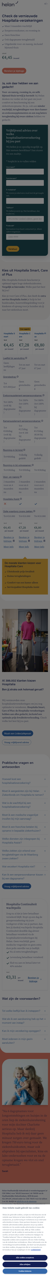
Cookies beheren (25, 1271)
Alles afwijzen (25, 1264)
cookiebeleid (36, 1250)
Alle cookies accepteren (25, 1258)
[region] (25, 1240)
